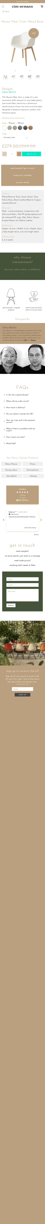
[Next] (30, 71)
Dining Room (33, 470)
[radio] (4, 128)
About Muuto (11, 464)
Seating (33, 476)
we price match (22, 1)
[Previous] (15, 71)
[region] (22, 520)
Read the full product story (13, 118)
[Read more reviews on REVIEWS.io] (22, 500)
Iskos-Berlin (9, 91)
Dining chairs (11, 470)
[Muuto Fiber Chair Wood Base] (22, 48)
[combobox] (16, 137)
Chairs (33, 464)
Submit (11, 605)
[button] (3, 519)
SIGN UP (22, 695)
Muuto (33, 340)
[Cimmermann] (22, 6)
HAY (25, 340)
